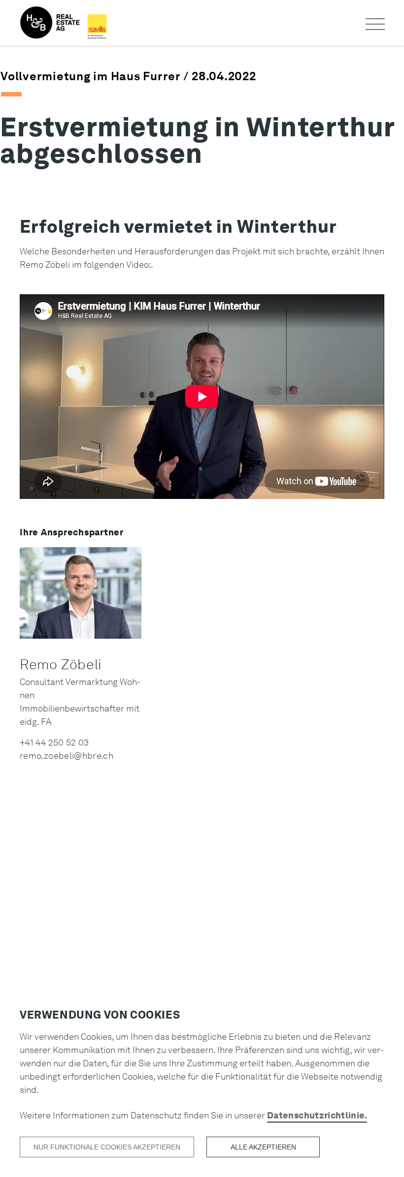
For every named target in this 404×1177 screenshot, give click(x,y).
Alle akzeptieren (263, 1147)
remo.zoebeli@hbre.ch (66, 755)
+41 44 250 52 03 (54, 742)
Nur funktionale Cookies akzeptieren (107, 1147)
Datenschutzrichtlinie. (317, 1115)
